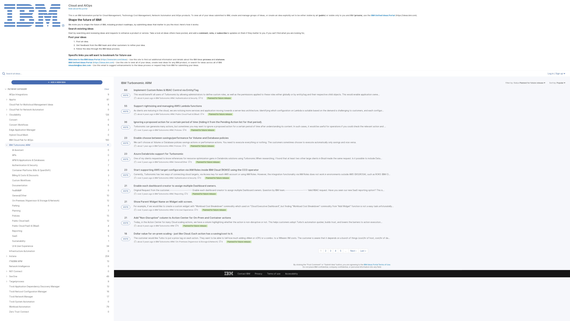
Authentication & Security (187, 98)
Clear (106, 89)
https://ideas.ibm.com (103, 62)
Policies (178, 130)
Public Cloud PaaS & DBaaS (188, 114)
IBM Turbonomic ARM (165, 98)
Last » (363, 251)
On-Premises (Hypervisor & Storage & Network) (197, 242)
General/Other (181, 162)
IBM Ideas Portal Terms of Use (377, 264)
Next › (353, 251)
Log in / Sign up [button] (556, 73)
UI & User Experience (184, 210)
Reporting (179, 194)
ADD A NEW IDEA (58, 82)
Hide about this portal (77, 9)
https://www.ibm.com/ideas (114, 59)
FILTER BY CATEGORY (17, 89)
